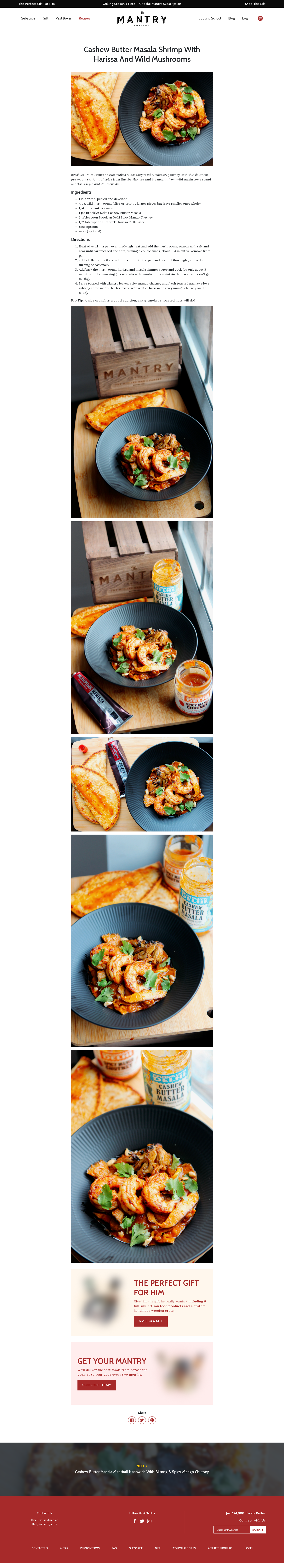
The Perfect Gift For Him (36, 4)
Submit (258, 1529)
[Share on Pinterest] (152, 1420)
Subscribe (28, 18)
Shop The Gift (255, 4)
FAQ (114, 1548)
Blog (231, 18)
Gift (45, 18)
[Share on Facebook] (132, 1420)
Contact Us (40, 1548)
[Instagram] (149, 1521)
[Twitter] (142, 1521)
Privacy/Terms (90, 1548)
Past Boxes (64, 18)
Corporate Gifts (184, 1548)
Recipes (84, 18)
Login (246, 18)
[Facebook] (135, 1521)
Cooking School (209, 18)
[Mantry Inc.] (142, 18)
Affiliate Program (220, 1548)
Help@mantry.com (44, 1524)
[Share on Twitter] (142, 1420)
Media (64, 1548)
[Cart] (260, 18)
